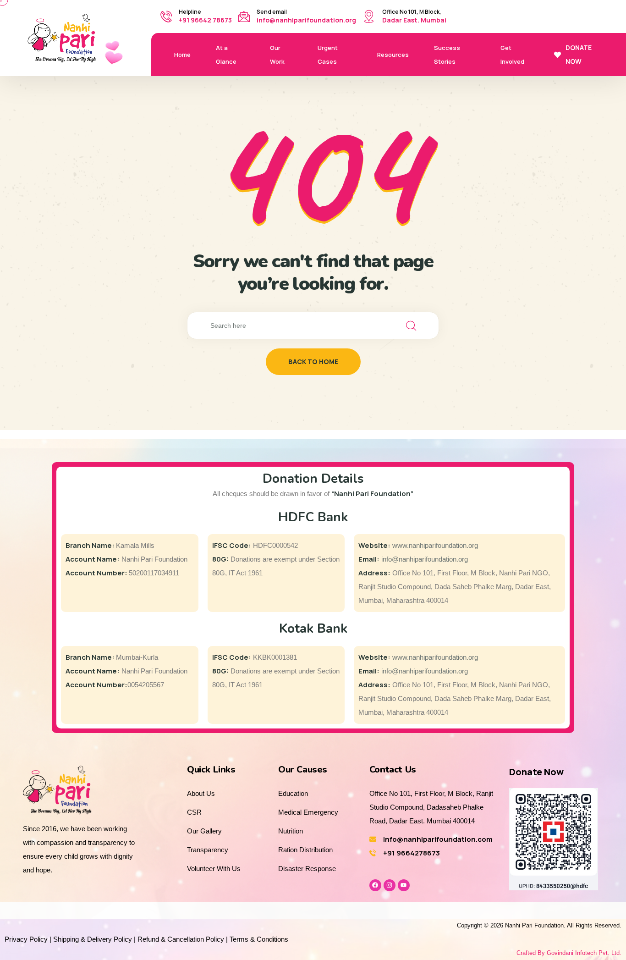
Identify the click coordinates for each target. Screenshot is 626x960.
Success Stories (447, 55)
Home (182, 54)
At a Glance (226, 55)
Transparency (207, 850)
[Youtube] (404, 885)
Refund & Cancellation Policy (180, 939)
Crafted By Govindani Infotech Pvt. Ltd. (568, 952)
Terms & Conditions (259, 939)
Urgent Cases (328, 55)
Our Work (277, 55)
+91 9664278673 (411, 853)
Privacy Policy (26, 939)
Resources (393, 54)
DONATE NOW (579, 54)
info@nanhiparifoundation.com (438, 839)
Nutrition (290, 831)
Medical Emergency (308, 812)
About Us (201, 793)
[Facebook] (375, 885)
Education (293, 793)
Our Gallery (204, 831)
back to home (313, 361)
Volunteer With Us (214, 868)
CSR (194, 812)
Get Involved (512, 55)
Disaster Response (307, 868)
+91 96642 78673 (205, 20)
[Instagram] (389, 885)
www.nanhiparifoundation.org (435, 545)
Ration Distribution (305, 850)
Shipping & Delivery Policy (92, 939)
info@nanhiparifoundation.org (306, 20)
